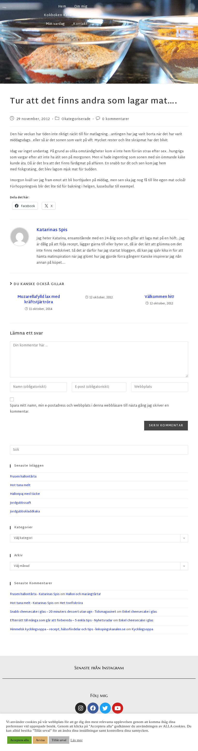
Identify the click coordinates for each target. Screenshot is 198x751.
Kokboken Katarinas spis (65, 15)
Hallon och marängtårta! (83, 594)
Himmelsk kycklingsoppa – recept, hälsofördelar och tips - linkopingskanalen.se (68, 629)
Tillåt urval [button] (59, 740)
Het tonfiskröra (71, 603)
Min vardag (55, 24)
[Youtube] (117, 708)
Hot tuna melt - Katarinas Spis (32, 603)
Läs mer (77, 740)
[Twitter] (105, 708)
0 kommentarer (115, 119)
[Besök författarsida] (19, 237)
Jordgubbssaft (20, 503)
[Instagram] (80, 708)
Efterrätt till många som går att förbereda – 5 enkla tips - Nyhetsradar (61, 621)
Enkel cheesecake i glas (139, 612)
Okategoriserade (76, 119)
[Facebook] (93, 708)
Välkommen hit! (159, 297)
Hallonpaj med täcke (25, 494)
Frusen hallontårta (23, 477)
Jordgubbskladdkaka (25, 512)
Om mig (81, 7)
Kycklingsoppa (142, 629)
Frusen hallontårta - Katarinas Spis (35, 594)
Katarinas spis (51, 230)
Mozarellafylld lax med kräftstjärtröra (38, 300)
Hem (62, 7)
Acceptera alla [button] (19, 740)
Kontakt (80, 24)
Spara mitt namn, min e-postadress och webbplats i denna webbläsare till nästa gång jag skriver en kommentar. (89, 409)
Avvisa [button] (40, 740)
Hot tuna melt (20, 485)
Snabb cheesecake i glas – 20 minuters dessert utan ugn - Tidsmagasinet (63, 612)
